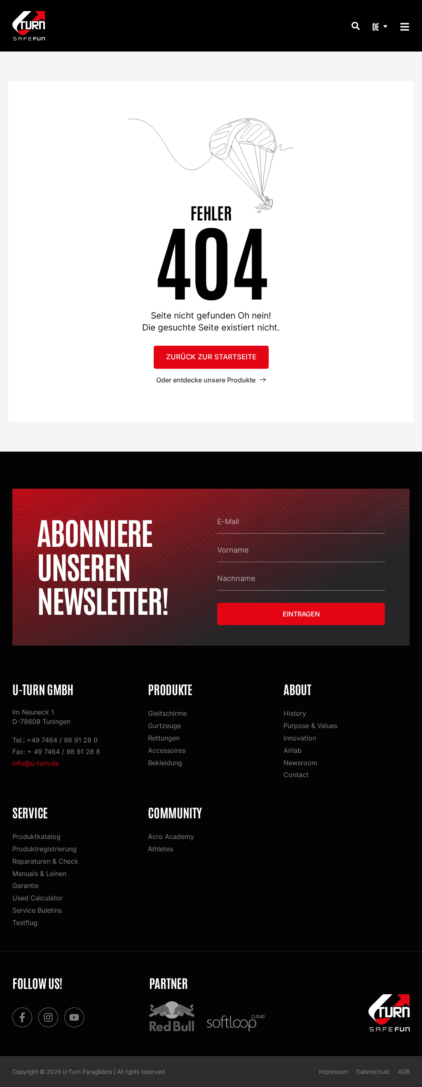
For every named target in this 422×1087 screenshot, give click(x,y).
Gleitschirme (167, 713)
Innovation (300, 738)
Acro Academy (171, 836)
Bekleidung (165, 763)
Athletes (160, 849)
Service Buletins (37, 910)
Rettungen (164, 738)
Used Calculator (37, 898)
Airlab (293, 750)
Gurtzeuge (164, 726)
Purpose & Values (311, 726)
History (295, 713)
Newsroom (300, 763)
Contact (296, 775)
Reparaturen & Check (45, 861)
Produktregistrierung (44, 849)
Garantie (25, 885)
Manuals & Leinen (39, 873)
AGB (404, 1071)
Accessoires (166, 750)
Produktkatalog (36, 836)
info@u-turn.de (35, 763)
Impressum (333, 1071)
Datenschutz (373, 1071)
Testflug (25, 922)
